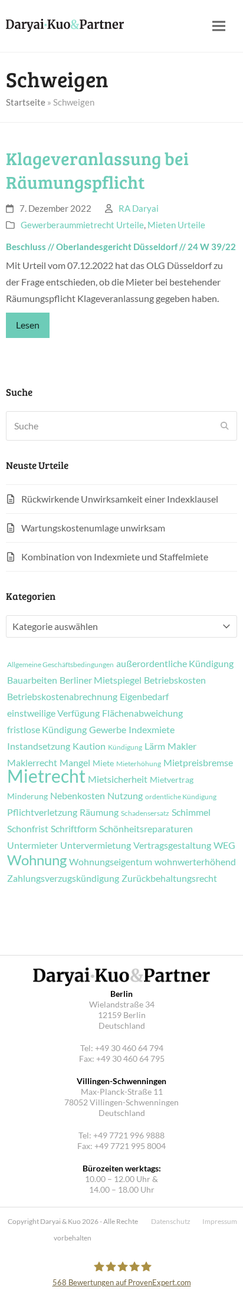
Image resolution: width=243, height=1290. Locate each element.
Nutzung (125, 795)
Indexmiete (152, 729)
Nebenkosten (77, 795)
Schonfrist (27, 828)
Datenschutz (171, 1221)
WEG (224, 845)
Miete (103, 763)
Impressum (219, 1221)
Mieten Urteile (176, 224)
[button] (218, 26)
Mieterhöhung (138, 763)
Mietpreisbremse (198, 762)
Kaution (89, 746)
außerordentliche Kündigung (175, 663)
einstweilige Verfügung (53, 713)
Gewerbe (107, 729)
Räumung (99, 812)
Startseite (25, 102)
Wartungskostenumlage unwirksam (93, 527)
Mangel (75, 762)
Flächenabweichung (142, 713)
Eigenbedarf (144, 696)
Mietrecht (46, 775)
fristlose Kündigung (47, 729)
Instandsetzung (38, 746)
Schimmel (191, 812)
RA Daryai (139, 208)
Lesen (28, 324)
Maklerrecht (32, 762)
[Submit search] (225, 426)
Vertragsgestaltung (172, 845)
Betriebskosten (175, 680)
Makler (182, 746)
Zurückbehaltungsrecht (169, 878)
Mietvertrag (171, 779)
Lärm (155, 746)
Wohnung (37, 860)
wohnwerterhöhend (195, 861)
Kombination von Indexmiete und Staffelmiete (114, 556)
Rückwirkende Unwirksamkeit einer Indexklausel (119, 498)
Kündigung (125, 747)
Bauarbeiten (32, 680)
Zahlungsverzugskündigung (63, 878)
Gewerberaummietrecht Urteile (82, 224)
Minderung (27, 796)
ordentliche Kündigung (180, 796)
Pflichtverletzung (42, 812)
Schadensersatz (145, 813)
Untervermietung (95, 845)
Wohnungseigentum (110, 861)
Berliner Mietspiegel (101, 680)
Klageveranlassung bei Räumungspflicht (97, 170)
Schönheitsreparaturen (146, 828)
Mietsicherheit (117, 779)
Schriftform (74, 828)
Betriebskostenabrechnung (62, 696)
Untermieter (32, 845)
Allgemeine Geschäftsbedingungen (60, 664)
